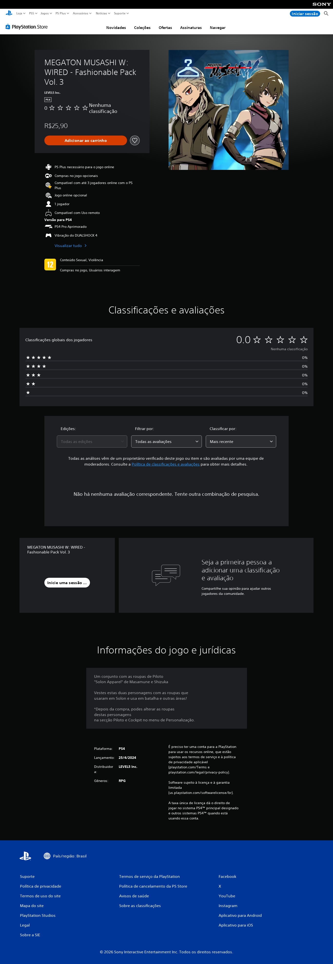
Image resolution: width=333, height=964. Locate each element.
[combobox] (92, 441)
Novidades (116, 27)
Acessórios (80, 13)
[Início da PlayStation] (9, 13)
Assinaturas (191, 27)
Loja (19, 13)
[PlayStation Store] (28, 26)
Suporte (120, 13)
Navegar (217, 27)
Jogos (44, 13)
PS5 (31, 13)
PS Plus (60, 13)
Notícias (101, 13)
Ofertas (165, 27)
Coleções (142, 27)
